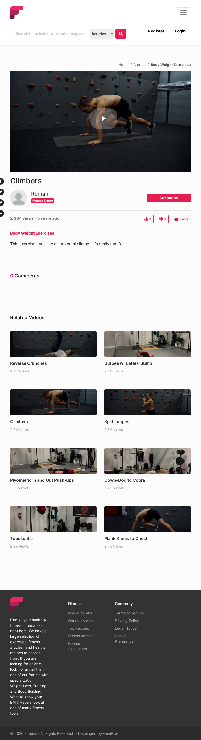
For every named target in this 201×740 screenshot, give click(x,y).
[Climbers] (53, 402)
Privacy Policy (127, 620)
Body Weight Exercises (171, 64)
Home (124, 64)
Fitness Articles (80, 636)
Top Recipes (78, 628)
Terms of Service (129, 613)
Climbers (19, 421)
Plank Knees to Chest (125, 538)
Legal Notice (126, 628)
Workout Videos (81, 620)
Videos (139, 64)
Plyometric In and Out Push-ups (42, 480)
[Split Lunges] (147, 402)
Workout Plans (80, 613)
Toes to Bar (21, 538)
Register (156, 31)
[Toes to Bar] (53, 519)
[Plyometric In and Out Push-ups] (53, 461)
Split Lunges (116, 421)
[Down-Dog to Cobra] (147, 461)
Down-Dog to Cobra (124, 480)
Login (180, 31)
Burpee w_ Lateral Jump (128, 363)
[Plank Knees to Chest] (147, 519)
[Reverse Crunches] (53, 344)
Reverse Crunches (28, 363)
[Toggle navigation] (183, 12)
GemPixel (111, 733)
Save (183, 219)
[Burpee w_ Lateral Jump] (147, 344)
